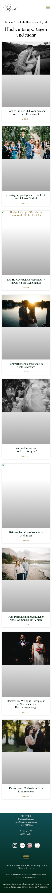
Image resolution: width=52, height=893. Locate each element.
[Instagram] (15, 845)
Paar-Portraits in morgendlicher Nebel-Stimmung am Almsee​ (26, 618)
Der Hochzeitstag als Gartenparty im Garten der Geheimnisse (26, 281)
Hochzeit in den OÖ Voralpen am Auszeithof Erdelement (26, 112)
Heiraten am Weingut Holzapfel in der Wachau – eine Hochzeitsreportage (26, 704)
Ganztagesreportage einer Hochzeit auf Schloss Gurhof (26, 196)
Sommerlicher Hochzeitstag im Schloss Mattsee (26, 365)
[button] (48, 7)
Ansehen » (26, 119)
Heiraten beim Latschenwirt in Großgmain (26, 533)
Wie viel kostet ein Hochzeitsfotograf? (26, 449)
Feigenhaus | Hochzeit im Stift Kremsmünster (26, 789)
